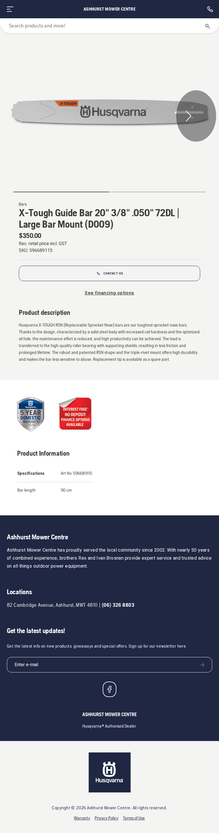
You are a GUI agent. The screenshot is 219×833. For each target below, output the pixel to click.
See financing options (109, 293)
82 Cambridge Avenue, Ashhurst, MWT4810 (52, 605)
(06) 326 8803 (118, 605)
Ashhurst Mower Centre (109, 9)
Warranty (82, 818)
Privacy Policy (106, 818)
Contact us (113, 273)
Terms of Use (134, 818)
